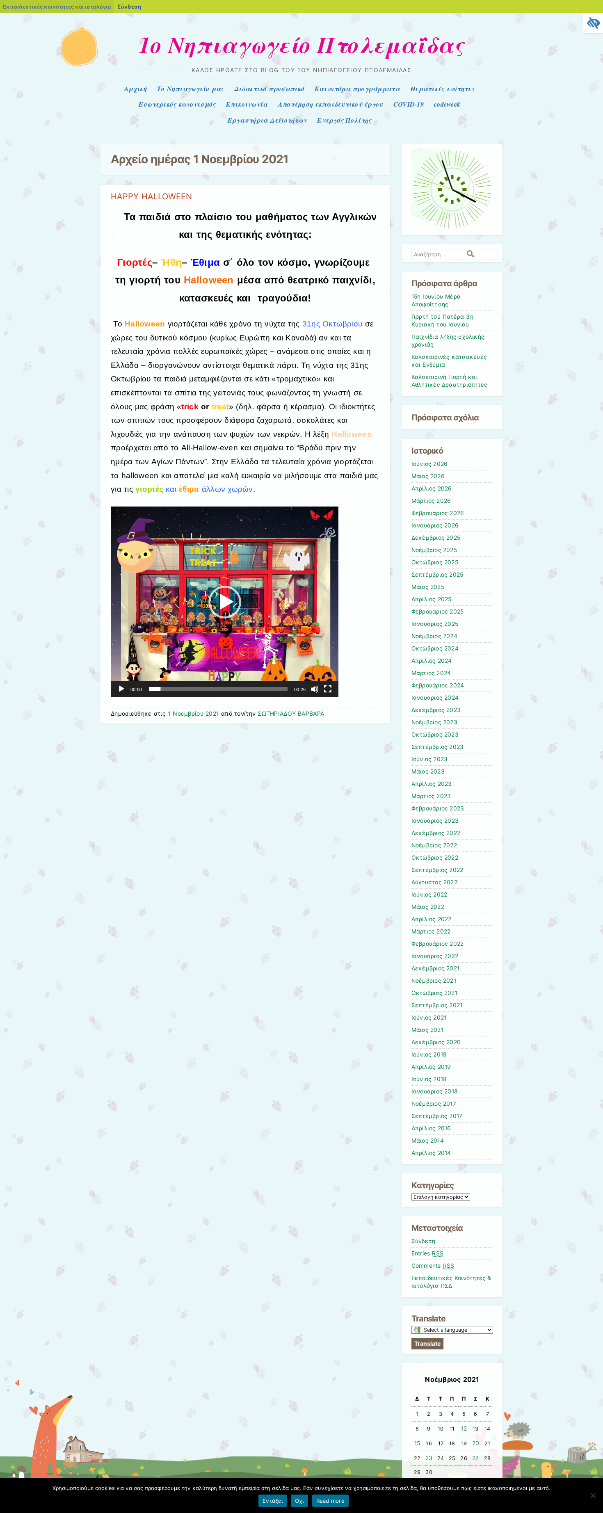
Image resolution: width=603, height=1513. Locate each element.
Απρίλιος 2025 (431, 599)
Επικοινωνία (247, 104)
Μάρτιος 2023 (431, 796)
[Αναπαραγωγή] (121, 689)
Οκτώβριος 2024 (435, 648)
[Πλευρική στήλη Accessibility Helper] (593, 23)
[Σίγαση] (315, 689)
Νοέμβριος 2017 (433, 1103)
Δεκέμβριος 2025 (436, 537)
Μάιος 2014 (427, 1140)
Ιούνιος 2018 (429, 1079)
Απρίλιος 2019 (431, 1066)
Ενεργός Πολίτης (344, 120)
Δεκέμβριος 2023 (436, 710)
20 (476, 1443)
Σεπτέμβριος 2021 (437, 1005)
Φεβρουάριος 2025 (437, 611)
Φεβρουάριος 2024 (437, 685)
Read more (330, 1500)
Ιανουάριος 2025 (435, 624)
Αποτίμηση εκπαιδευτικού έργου (330, 104)
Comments (433, 1265)
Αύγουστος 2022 (434, 882)
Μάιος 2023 (428, 771)
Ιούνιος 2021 (429, 1017)
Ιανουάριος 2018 (434, 1091)
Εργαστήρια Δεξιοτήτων (267, 120)
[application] (224, 602)
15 (417, 1443)
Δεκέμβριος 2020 (436, 1042)
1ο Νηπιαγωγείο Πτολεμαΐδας (301, 44)
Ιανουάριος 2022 (435, 956)
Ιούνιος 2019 (429, 1054)
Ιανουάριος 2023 (435, 820)
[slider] (218, 689)
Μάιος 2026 (428, 476)
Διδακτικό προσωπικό (269, 88)
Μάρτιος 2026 (431, 500)
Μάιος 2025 (427, 587)
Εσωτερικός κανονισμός (177, 104)
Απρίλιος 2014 (431, 1153)
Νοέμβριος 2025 (434, 550)
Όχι (299, 1500)
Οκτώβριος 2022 (434, 857)
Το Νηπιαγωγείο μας (190, 88)
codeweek (447, 104)
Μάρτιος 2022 (431, 931)
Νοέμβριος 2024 (434, 636)
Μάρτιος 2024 (431, 673)
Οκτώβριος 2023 (435, 734)
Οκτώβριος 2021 (434, 993)
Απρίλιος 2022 (431, 919)
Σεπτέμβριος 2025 (437, 574)
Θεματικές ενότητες (442, 88)
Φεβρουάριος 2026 (437, 513)
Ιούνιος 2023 (429, 759)
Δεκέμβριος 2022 (436, 833)
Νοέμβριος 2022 (434, 845)
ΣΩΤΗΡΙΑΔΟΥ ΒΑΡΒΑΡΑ (291, 713)
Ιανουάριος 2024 (435, 697)
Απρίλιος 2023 (431, 783)
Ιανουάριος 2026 (435, 525)
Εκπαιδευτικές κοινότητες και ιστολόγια (57, 6)
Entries (427, 1253)
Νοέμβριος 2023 (434, 722)
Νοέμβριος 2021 (433, 980)
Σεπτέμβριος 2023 (437, 747)
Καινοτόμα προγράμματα (357, 88)
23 (429, 1458)
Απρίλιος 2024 (431, 660)
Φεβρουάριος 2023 (437, 808)
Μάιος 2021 (427, 1030)
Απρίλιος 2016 (431, 1128)
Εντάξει (273, 1500)
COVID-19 (408, 104)
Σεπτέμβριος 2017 (437, 1116)
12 (464, 1428)
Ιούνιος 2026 (429, 464)
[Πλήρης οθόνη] (328, 689)
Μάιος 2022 (427, 907)
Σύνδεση (129, 6)
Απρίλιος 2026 (431, 488)
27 (475, 1458)
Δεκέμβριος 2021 (435, 968)
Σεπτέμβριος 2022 (437, 870)
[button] (224, 602)
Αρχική (135, 88)
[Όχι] (593, 1495)
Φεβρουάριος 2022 (437, 943)
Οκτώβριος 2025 (434, 562)
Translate (427, 1343)
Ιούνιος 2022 (429, 894)
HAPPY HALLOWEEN (151, 196)
